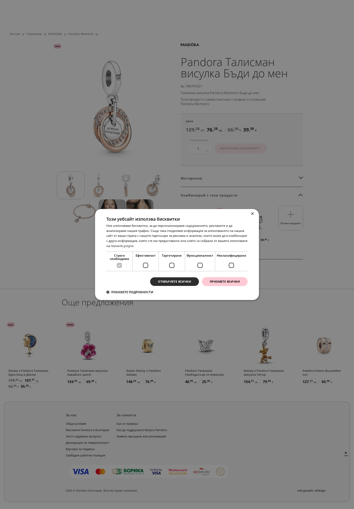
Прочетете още (146, 246)
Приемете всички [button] (225, 281)
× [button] (252, 213)
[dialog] (177, 254)
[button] (129, 292)
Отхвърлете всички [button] (174, 281)
